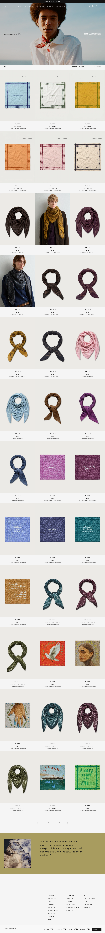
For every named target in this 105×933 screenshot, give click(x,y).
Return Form (70, 910)
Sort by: (74, 66)
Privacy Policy (88, 901)
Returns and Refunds (72, 907)
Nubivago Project (53, 910)
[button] (13, 6)
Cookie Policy (88, 904)
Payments (69, 901)
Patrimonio (51, 907)
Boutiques (51, 901)
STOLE (17, 247)
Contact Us (69, 898)
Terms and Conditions (90, 898)
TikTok (50, 919)
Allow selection (96, 929)
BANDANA (52, 309)
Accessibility (87, 907)
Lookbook (51, 904)
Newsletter (51, 913)
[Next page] (67, 823)
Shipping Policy (70, 904)
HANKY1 (17, 124)
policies (15, 930)
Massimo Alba (52, 898)
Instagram (51, 916)
